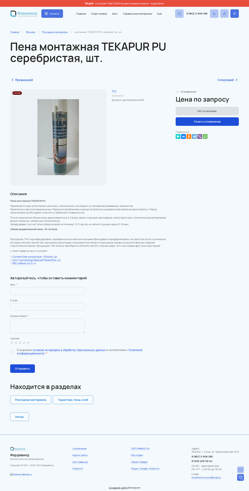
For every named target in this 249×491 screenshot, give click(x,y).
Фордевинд (19, 455)
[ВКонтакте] (183, 136)
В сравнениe (188, 91)
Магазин (30, 32)
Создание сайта (118, 487)
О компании (79, 448)
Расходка (137, 455)
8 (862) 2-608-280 (197, 13)
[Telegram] (194, 136)
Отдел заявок (99, 13)
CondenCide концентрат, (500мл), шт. (35, 256)
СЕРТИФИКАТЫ (140, 448)
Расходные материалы (55, 32)
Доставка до (80, 462)
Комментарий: (19, 316)
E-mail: (14, 300)
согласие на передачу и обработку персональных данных (69, 350)
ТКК (114, 91)
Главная (81, 13)
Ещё (159, 13)
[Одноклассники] (188, 136)
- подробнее (156, 3)
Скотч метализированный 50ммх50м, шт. (36, 260)
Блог (115, 13)
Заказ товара (139, 462)
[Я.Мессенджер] (178, 136)
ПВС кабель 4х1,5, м (24, 263)
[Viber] (199, 136)
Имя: (13, 284)
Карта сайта (79, 455)
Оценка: (15, 338)
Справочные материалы (137, 13)
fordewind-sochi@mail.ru (206, 477)
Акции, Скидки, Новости (145, 468)
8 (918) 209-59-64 (202, 461)
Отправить (22, 368)
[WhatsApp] (205, 136)
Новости (77, 468)
